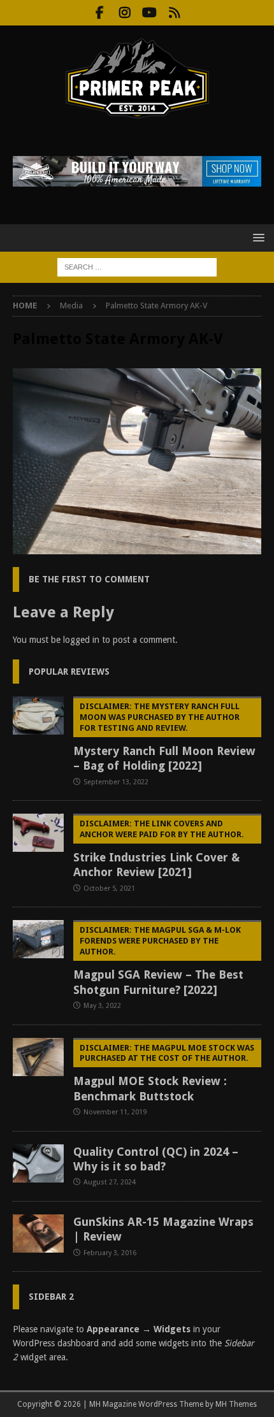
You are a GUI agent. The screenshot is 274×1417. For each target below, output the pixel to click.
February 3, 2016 (109, 1253)
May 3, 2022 (102, 1006)
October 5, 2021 (109, 888)
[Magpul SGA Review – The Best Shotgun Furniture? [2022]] (38, 939)
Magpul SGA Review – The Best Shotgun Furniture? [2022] (158, 960)
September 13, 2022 (115, 782)
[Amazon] (174, 12)
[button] (256, 237)
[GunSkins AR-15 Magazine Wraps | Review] (38, 1233)
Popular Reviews (69, 671)
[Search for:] (137, 266)
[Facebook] (100, 12)
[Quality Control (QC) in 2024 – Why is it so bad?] (38, 1163)
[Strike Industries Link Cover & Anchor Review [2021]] (38, 833)
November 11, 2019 (115, 1112)
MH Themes (236, 1404)
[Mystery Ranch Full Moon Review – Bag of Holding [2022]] (38, 715)
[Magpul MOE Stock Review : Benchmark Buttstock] (38, 1057)
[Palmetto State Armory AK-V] (137, 547)
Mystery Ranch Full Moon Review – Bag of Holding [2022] (164, 736)
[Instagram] (124, 12)
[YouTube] (149, 12)
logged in (81, 640)
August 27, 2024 (109, 1182)
